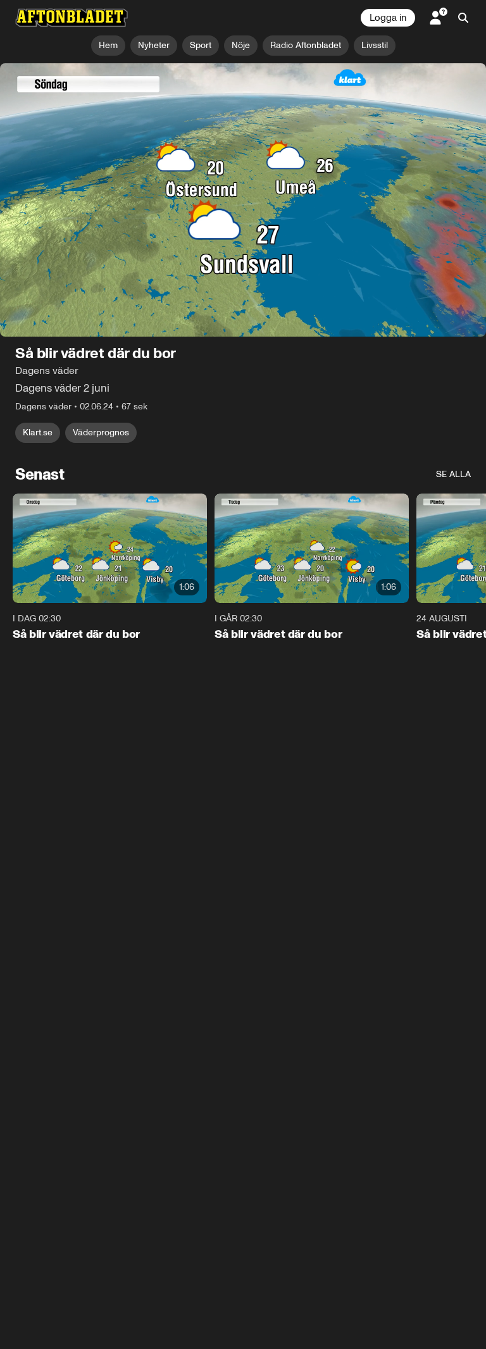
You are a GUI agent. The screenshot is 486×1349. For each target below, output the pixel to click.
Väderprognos (101, 432)
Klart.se (38, 432)
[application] (243, 200)
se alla (453, 474)
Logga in (388, 17)
